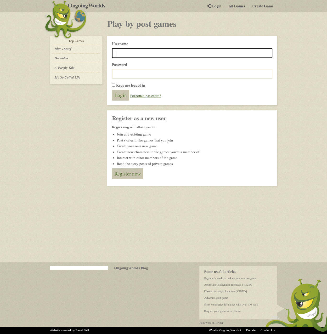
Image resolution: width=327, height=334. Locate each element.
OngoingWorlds (88, 5)
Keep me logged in (130, 85)
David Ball (82, 330)
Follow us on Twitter (211, 322)
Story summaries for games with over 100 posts (231, 304)
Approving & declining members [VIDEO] (228, 284)
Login (216, 6)
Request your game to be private (222, 311)
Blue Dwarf (63, 48)
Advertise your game (216, 298)
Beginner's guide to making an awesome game (230, 278)
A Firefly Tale (64, 67)
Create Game (263, 6)
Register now (127, 173)
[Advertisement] (163, 224)
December (61, 58)
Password (119, 64)
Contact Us (267, 330)
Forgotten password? (145, 95)
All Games (237, 6)
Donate (251, 330)
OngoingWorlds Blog (131, 268)
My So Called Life (67, 77)
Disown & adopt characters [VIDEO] (225, 291)
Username (120, 43)
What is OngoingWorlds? (225, 330)
